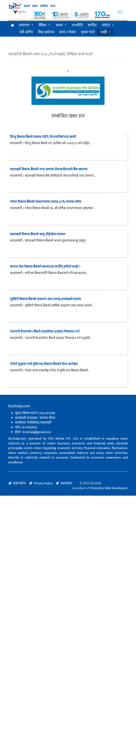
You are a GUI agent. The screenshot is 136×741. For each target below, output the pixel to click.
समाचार (24, 25)
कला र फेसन (67, 32)
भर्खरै (104, 32)
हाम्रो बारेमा (19, 483)
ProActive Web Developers (109, 488)
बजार (59, 25)
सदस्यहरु (66, 483)
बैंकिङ (43, 25)
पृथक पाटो (88, 32)
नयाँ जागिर (26, 32)
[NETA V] (68, 15)
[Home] (33, 5)
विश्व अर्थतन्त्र (46, 32)
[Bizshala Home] (12, 25)
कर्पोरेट (92, 25)
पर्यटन (106, 25)
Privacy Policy (43, 483)
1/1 (68, 71)
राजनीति (77, 25)
